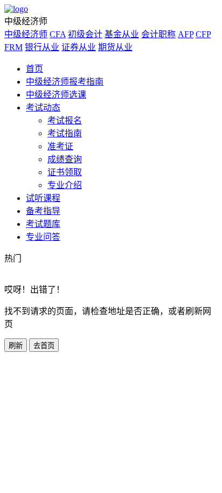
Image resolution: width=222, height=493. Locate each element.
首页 (34, 68)
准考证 (60, 146)
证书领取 (64, 172)
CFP (203, 34)
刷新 (16, 346)
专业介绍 (64, 185)
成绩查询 (64, 159)
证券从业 (78, 47)
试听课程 (43, 198)
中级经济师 (25, 34)
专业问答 (43, 236)
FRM (13, 47)
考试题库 (43, 223)
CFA (58, 34)
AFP (185, 34)
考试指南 (64, 133)
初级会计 (85, 34)
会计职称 (158, 34)
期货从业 (115, 47)
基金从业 (122, 34)
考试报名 (64, 120)
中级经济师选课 (56, 94)
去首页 (43, 346)
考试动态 (43, 107)
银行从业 (42, 47)
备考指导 (43, 211)
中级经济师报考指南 (64, 81)
